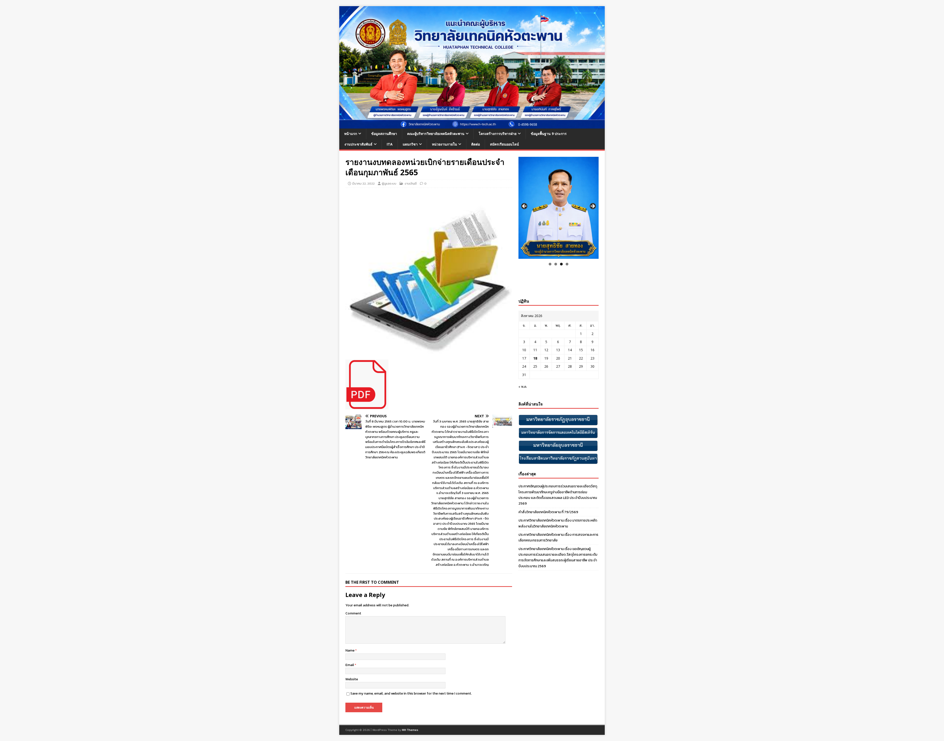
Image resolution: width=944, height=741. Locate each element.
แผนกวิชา (410, 144)
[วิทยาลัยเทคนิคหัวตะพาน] (472, 125)
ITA (390, 144)
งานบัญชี (410, 183)
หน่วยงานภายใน (444, 144)
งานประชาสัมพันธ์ (358, 144)
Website (351, 679)
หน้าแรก (350, 133)
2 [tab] (555, 264)
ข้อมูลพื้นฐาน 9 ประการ (549, 133)
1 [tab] (550, 264)
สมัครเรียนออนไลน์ (504, 144)
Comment (353, 613)
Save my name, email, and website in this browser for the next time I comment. (411, 693)
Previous (524, 206)
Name (350, 650)
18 (535, 358)
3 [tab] (561, 264)
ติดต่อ (475, 144)
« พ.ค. (522, 386)
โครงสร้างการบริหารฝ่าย (497, 133)
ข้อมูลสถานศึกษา (384, 133)
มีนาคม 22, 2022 (363, 183)
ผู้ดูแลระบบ (389, 183)
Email (350, 665)
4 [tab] (567, 264)
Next (592, 206)
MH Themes (410, 730)
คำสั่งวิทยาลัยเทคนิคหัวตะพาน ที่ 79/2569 (548, 512)
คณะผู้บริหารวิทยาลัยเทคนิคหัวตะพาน (435, 133)
